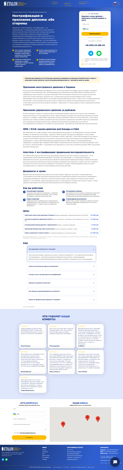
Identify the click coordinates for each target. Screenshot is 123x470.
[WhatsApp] (98, 53)
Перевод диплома (72, 459)
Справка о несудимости (74, 457)
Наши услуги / (23, 12)
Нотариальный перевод (74, 451)
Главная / (15, 12)
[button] (85, 29)
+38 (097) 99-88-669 (106, 457)
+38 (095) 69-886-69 (95, 45)
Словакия (45, 451)
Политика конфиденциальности (78, 467)
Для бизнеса (45, 455)
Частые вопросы (57, 467)
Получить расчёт (94, 33)
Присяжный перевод (73, 453)
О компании (45, 457)
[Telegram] (90, 53)
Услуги (44, 449)
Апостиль (70, 449)
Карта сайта (91, 467)
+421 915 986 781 (113, 453)
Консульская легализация (74, 455)
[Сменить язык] (116, 3)
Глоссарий (66, 467)
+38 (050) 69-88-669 (110, 451)
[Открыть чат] (115, 462)
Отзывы (44, 459)
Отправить (29, 437)
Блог (43, 453)
